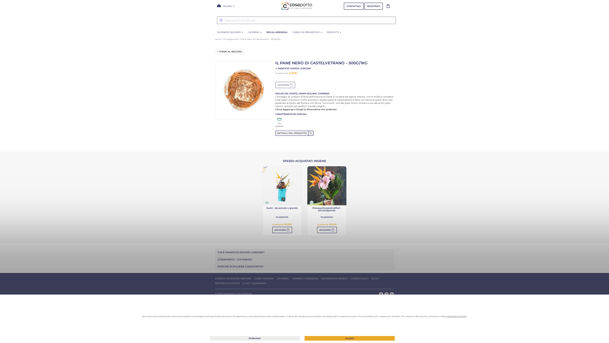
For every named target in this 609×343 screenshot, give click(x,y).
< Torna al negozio (229, 51)
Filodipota (282, 217)
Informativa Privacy (334, 278)
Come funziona (264, 278)
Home (218, 39)
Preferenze (255, 338)
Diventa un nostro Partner (233, 278)
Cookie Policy (360, 278)
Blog (375, 278)
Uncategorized (230, 39)
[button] (285, 85)
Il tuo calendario (254, 283)
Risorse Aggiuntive (227, 283)
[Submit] (221, 20)
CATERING (254, 32)
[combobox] (306, 20)
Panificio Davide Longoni (294, 68)
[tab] (304, 252)
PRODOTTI (333, 32)
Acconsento (349, 338)
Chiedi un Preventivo (306, 32)
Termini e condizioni (305, 278)
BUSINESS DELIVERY (229, 32)
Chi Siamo (283, 278)
